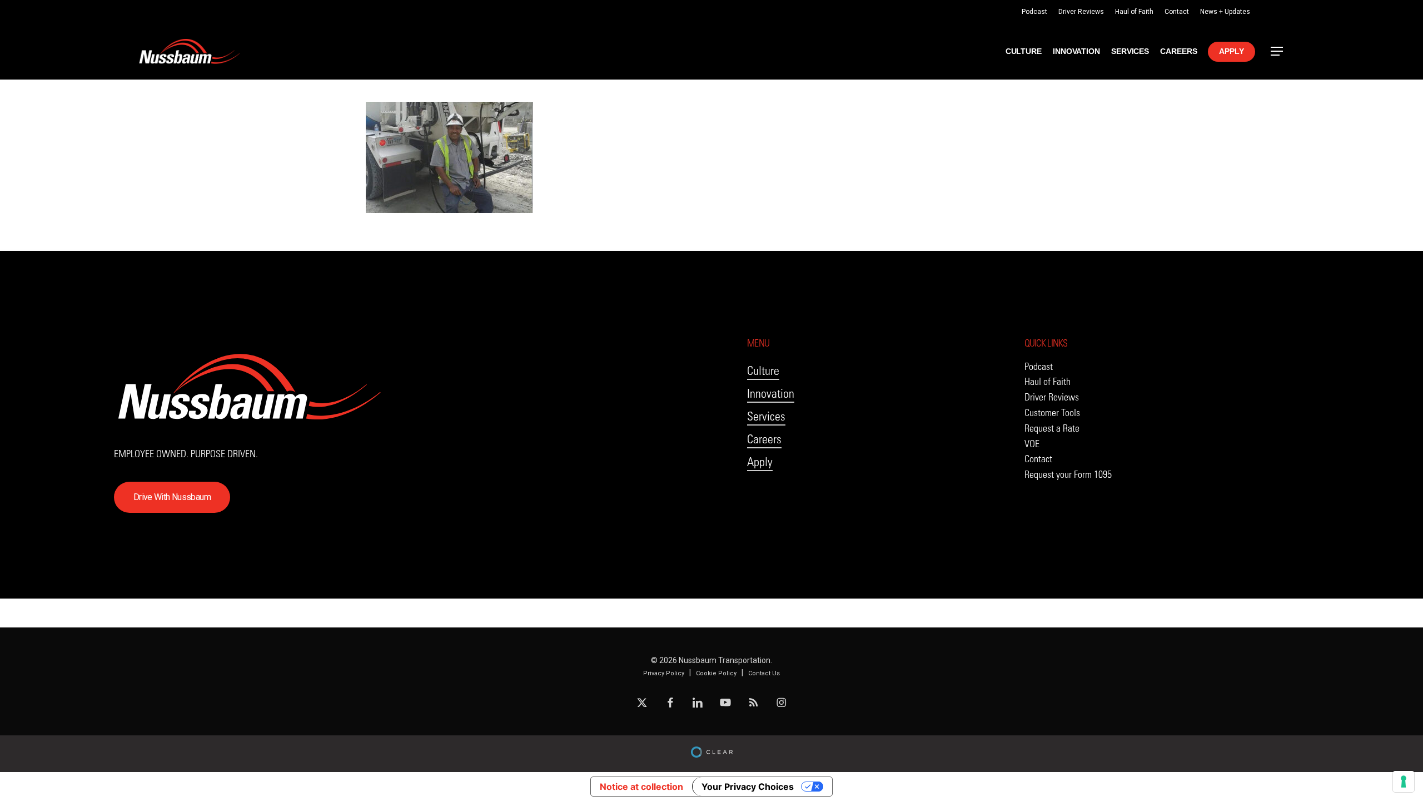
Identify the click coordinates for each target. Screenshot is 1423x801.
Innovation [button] (770, 393)
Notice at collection (641, 786)
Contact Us (764, 673)
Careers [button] (764, 439)
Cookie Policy (716, 673)
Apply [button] (760, 461)
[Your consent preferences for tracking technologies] (1403, 781)
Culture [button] (763, 370)
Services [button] (766, 416)
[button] (1277, 51)
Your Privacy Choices (747, 786)
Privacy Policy (663, 673)
